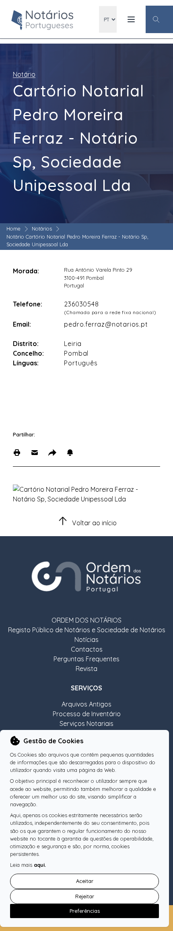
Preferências (85, 911)
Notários (42, 228)
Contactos (87, 649)
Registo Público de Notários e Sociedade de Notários (86, 630)
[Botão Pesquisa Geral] (159, 19)
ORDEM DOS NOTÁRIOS (86, 620)
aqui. (40, 865)
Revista (86, 669)
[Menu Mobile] (131, 19)
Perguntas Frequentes (86, 659)
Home (13, 228)
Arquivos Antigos (86, 704)
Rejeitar (84, 896)
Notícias (86, 639)
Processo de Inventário (87, 714)
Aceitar (84, 881)
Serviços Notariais (86, 723)
